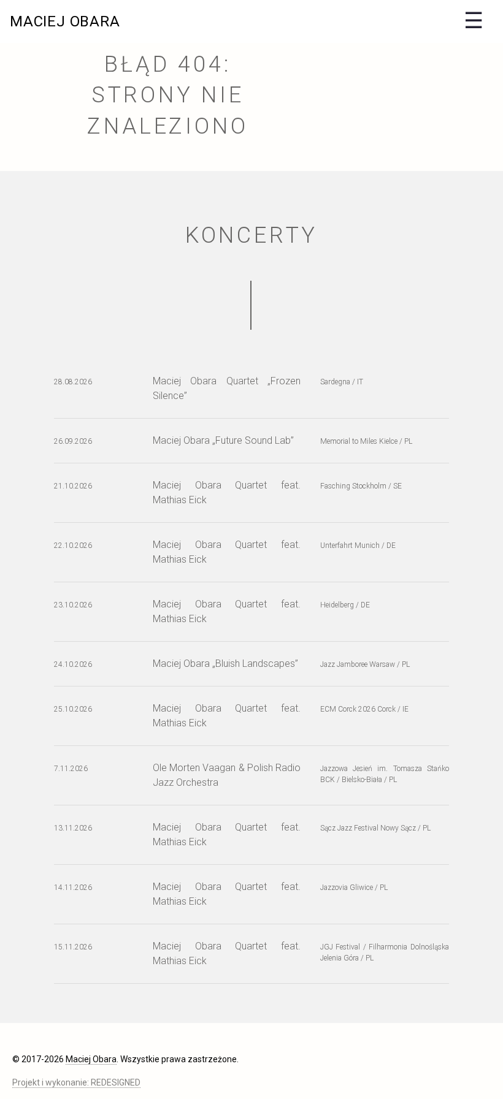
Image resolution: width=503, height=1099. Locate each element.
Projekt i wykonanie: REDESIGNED (76, 1082)
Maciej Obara (65, 21)
